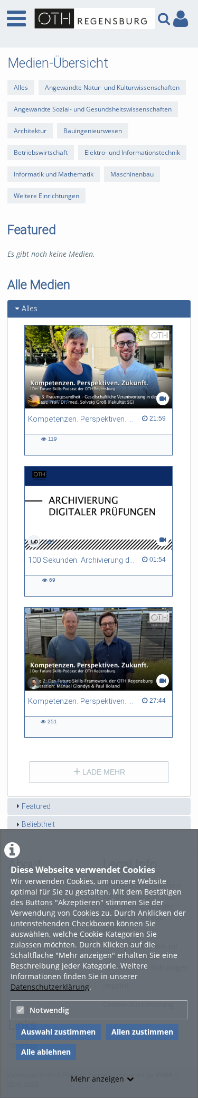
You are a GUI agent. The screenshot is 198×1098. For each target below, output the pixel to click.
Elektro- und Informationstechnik (132, 152)
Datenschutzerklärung (50, 987)
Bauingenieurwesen (92, 130)
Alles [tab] (29, 308)
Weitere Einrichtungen (46, 195)
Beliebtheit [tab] (38, 824)
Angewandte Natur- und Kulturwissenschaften (112, 87)
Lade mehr (102, 772)
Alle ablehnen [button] (46, 1052)
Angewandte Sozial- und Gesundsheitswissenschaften (93, 109)
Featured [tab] (36, 806)
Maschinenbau (132, 174)
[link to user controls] (180, 19)
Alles (21, 87)
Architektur (30, 130)
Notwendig (49, 1010)
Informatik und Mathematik (53, 174)
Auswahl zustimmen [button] (58, 1032)
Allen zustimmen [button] (142, 1032)
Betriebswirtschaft (41, 152)
